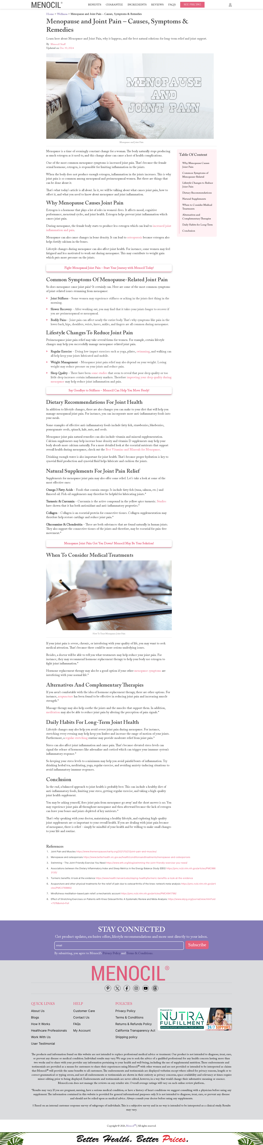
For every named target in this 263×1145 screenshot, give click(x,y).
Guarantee (114, 5)
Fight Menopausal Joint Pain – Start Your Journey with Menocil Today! (109, 268)
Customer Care (84, 1011)
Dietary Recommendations (197, 193)
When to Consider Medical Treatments (197, 207)
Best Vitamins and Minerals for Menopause (133, 449)
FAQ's (172, 5)
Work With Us (41, 1037)
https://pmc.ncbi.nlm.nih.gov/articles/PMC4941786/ (148, 893)
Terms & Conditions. (139, 953)
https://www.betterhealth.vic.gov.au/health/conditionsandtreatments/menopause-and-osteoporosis (136, 857)
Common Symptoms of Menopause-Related (195, 175)
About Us (37, 1011)
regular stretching (76, 738)
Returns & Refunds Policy (133, 1024)
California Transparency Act (135, 1030)
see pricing (192, 4)
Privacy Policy (111, 953)
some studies (99, 373)
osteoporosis (134, 237)
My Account (82, 1030)
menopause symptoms (147, 670)
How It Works (40, 1024)
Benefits (94, 5)
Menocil (131, 1126)
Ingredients (137, 5)
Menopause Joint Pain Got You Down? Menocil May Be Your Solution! (109, 543)
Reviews (157, 5)
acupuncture (65, 696)
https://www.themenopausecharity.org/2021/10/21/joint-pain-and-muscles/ (116, 851)
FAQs (77, 1024)
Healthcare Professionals (49, 1030)
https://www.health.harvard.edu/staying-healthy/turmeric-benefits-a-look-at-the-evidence (144, 878)
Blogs (35, 1017)
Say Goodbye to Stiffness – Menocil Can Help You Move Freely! (109, 390)
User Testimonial (43, 1043)
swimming (143, 351)
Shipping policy (126, 1037)
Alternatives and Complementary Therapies (196, 217)
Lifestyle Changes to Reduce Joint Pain (197, 185)
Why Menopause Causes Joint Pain (195, 165)
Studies (161, 501)
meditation (53, 712)
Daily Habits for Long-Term (197, 225)
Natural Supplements (194, 199)
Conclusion (188, 231)
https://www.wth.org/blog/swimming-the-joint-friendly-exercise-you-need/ (146, 862)
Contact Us (81, 1017)
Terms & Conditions (129, 1017)
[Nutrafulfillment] (195, 1018)
